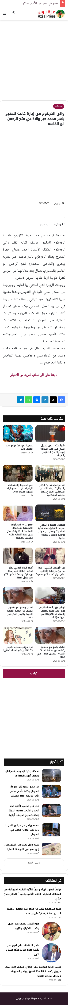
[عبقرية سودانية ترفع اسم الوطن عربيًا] (18, 433)
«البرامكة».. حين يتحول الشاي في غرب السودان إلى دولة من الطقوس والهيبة (52, 450)
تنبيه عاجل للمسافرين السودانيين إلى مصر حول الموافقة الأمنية (22, 847)
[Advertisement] (34, 58)
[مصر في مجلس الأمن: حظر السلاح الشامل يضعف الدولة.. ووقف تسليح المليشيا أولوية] (51, 810)
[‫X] (53, 399)
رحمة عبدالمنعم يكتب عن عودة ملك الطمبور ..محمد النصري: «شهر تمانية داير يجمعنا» (34, 911)
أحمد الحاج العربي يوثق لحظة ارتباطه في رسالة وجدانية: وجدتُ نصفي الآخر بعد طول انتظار (18, 572)
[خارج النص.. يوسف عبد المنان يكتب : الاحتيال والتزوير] (51, 931)
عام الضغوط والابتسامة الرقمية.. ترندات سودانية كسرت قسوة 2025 (20, 488)
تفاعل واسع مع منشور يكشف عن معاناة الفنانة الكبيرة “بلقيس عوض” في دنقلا (51, 652)
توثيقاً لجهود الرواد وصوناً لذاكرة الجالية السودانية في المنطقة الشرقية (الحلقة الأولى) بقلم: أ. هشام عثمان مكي (32, 894)
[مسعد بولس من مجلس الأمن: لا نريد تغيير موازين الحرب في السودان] (51, 829)
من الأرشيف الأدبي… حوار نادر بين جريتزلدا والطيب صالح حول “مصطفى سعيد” (50, 571)
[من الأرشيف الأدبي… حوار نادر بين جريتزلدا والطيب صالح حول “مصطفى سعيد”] (50, 556)
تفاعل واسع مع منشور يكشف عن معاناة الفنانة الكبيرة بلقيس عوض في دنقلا (20, 612)
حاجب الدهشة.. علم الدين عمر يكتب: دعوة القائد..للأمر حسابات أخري (22, 950)
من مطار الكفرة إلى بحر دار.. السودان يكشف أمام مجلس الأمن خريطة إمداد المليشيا (24, 791)
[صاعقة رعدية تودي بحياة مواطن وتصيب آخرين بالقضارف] (51, 775)
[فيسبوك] (61, 399)
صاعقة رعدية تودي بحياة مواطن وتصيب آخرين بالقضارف (22, 773)
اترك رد (34, 673)
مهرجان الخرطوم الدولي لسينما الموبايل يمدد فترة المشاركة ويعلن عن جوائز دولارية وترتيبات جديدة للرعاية (51, 531)
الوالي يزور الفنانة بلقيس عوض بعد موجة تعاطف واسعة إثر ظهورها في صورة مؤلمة (52, 612)
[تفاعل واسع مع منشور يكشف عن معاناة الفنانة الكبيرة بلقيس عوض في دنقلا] (18, 595)
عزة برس (58, 203)
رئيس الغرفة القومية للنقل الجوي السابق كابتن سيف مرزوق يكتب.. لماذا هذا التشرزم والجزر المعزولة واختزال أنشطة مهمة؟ (33, 971)
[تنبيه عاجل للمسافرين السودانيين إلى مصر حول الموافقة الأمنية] (51, 849)
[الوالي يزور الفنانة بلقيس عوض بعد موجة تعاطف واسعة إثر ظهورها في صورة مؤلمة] (50, 595)
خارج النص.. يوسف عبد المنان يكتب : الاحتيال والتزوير (23, 926)
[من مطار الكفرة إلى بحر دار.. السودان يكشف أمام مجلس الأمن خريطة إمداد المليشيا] (51, 791)
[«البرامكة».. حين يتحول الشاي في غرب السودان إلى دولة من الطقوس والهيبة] (50, 433)
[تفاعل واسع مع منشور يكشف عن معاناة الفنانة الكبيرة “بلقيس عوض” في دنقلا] (50, 635)
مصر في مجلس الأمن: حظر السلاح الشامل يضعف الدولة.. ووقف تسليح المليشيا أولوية (23, 810)
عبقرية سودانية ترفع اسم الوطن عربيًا (19, 447)
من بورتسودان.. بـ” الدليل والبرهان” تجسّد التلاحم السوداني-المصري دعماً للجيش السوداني (52, 490)
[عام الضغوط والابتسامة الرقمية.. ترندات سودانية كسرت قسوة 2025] (18, 473)
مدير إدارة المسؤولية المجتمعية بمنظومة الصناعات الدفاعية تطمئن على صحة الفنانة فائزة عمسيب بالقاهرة (20, 531)
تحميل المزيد (34, 863)
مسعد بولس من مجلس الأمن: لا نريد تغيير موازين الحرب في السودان (22, 830)
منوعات (58, 106)
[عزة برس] (51, 14)
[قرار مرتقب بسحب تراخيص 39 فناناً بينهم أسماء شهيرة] (18, 635)
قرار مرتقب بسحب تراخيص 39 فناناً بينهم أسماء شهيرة (18, 649)
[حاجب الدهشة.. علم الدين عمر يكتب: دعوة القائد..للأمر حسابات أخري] (51, 952)
